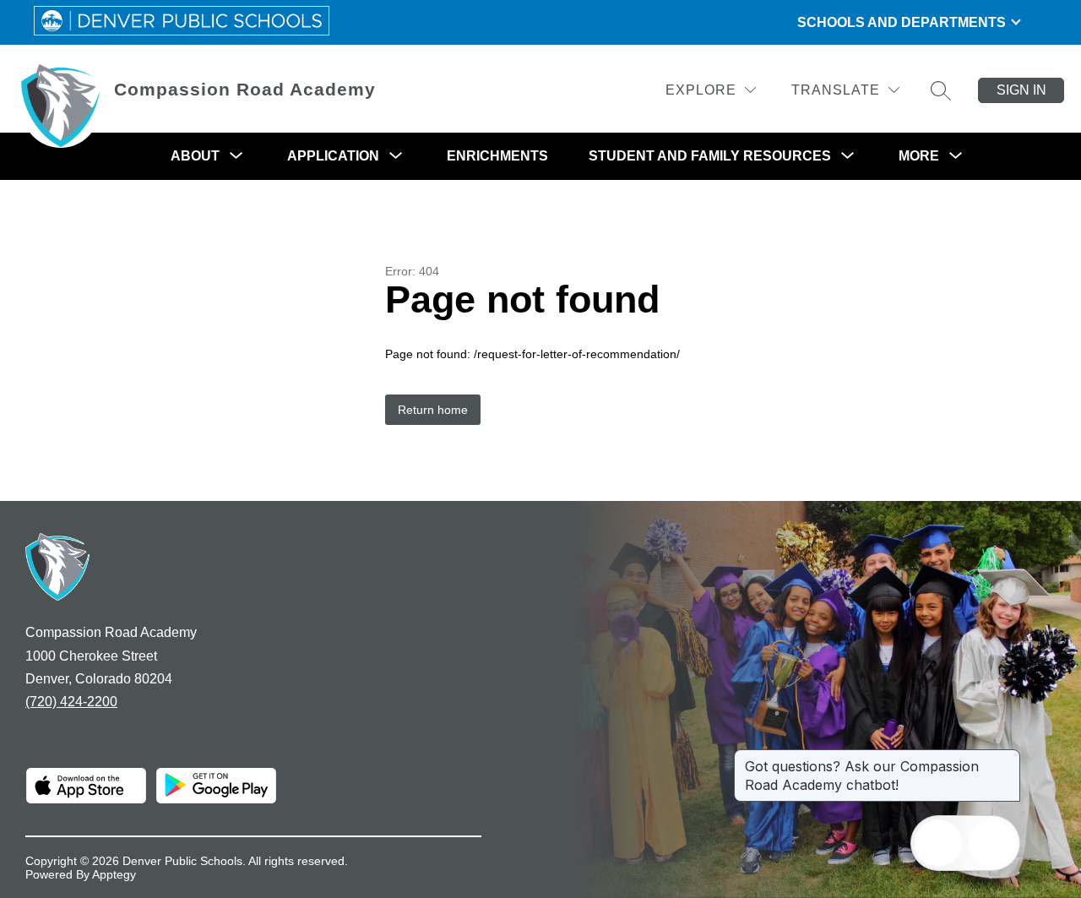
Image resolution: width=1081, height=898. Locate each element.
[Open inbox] (938, 843)
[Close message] (1007, 758)
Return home (433, 409)
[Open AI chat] (992, 843)
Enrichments (497, 156)
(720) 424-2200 (71, 701)
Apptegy (114, 874)
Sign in (1021, 90)
